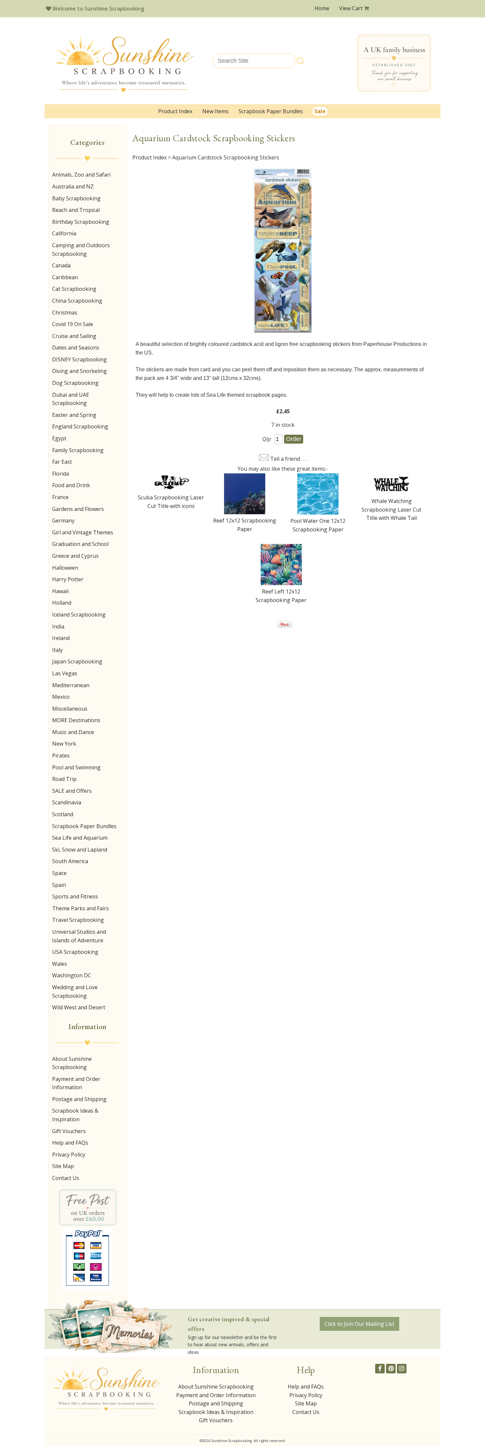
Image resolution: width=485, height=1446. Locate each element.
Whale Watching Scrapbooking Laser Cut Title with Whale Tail (391, 509)
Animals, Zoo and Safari (81, 174)
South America (70, 861)
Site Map (63, 1166)
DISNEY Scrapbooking (79, 359)
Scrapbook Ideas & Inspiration (75, 1115)
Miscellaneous (69, 708)
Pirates (61, 755)
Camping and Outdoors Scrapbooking (81, 249)
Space (59, 873)
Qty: (267, 439)
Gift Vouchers (69, 1131)
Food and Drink (71, 485)
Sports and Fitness (75, 896)
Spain (59, 885)
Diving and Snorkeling (79, 371)
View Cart (351, 8)
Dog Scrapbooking (75, 383)
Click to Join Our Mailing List (359, 1324)
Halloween (65, 567)
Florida (60, 473)
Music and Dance (73, 732)
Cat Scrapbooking (74, 288)
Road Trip (64, 779)
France (60, 497)
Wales (59, 963)
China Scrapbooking (77, 300)
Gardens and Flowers (78, 509)
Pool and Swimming (76, 767)
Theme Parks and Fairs (80, 908)
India (58, 626)
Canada (61, 265)
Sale (320, 111)
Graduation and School (80, 544)
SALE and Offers (72, 790)
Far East (62, 461)
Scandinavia (66, 802)
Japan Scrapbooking (77, 661)
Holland (61, 602)
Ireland (61, 638)
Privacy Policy (68, 1154)
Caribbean (65, 277)
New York (64, 743)
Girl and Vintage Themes (82, 532)
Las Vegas (64, 673)
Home (321, 8)
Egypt (59, 438)
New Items (215, 111)
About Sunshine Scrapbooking (72, 1063)
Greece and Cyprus (75, 555)
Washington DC (71, 975)
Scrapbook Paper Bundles (271, 111)
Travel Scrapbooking (78, 920)
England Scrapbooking (80, 426)
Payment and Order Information (76, 1083)
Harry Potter (67, 579)
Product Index (175, 111)
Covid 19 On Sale (72, 324)
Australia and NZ (73, 186)
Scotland (62, 814)
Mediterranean (70, 685)
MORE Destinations (76, 720)
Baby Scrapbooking (76, 198)
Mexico (61, 696)
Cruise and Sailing (74, 336)
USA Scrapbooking (75, 952)
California (64, 233)
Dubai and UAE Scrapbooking (70, 399)
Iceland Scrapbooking (79, 614)
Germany (63, 520)
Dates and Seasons (75, 347)
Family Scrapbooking (78, 450)
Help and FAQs (70, 1142)
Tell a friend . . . (288, 458)
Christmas (64, 312)
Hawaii (60, 591)
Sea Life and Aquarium (80, 837)
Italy (57, 650)
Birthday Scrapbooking (80, 221)
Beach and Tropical (76, 210)
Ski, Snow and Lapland (79, 849)
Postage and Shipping (79, 1099)
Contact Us (65, 1178)
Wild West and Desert (78, 1007)
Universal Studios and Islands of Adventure (79, 936)
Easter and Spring (74, 415)
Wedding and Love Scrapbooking (75, 991)
